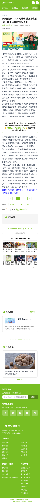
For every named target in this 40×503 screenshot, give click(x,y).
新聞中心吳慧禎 (7, 25)
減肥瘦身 (24, 446)
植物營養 (24, 455)
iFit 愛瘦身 (24, 493)
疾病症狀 (5, 443)
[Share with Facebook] (21, 209)
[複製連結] (25, 209)
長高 (28, 204)
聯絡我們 (5, 471)
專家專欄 (24, 452)
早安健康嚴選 (25, 474)
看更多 (32, 312)
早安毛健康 (25, 480)
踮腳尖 (12, 204)
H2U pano (24, 483)
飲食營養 (5, 446)
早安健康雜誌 (25, 477)
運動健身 (5, 449)
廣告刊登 (5, 474)
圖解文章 (5, 455)
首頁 (3, 15)
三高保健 (24, 449)
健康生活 (24, 443)
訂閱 (33, 397)
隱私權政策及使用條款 (10, 477)
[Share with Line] (17, 209)
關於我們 (5, 468)
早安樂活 (5, 458)
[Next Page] (26, 198)
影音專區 (5, 452)
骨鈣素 (20, 204)
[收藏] (7, 209)
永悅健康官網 (25, 468)
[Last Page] (29, 198)
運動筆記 (24, 487)
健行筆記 (24, 490)
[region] (20, 126)
